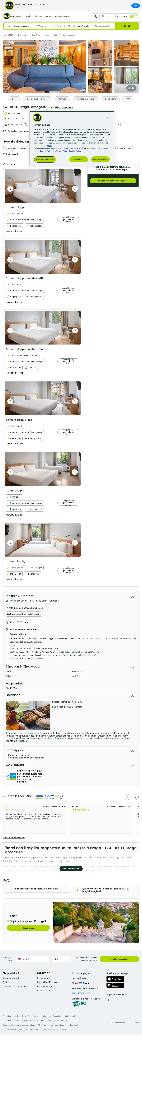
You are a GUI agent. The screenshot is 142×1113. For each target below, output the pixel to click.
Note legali (73, 1025)
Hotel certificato (15, 124)
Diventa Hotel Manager (47, 982)
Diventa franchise (44, 986)
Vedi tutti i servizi (10, 154)
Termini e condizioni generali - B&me (51, 1021)
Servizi (28, 16)
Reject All (78, 159)
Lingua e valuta (9, 959)
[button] (79, 26)
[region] (72, 138)
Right (75, 189)
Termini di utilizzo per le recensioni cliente (19, 1025)
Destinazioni (15, 16)
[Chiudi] (3, 5)
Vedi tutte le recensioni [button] (14, 838)
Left (10, 189)
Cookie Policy (75, 151)
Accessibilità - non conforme (55, 1029)
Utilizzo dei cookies (45, 1025)
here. (50, 145)
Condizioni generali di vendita (39, 1016)
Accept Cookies (100, 159)
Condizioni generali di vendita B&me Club (19, 1021)
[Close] (107, 118)
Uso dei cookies (61, 1025)
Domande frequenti (11, 978)
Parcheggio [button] (14, 750)
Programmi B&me (43, 16)
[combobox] (21, 26)
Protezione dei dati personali (64, 1016)
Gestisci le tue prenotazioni (14, 986)
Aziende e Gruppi (62, 16)
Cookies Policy (46, 151)
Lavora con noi (43, 990)
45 (133, 88)
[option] (43, 186)
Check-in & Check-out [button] (22, 666)
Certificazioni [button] (15, 765)
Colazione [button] (13, 695)
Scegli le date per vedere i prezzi (113, 180)
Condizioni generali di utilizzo (14, 1016)
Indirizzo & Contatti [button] (19, 596)
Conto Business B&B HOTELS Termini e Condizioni (22, 1029)
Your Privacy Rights (45, 159)
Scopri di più (28, 928)
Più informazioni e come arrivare (17, 131)
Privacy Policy (62, 151)
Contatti (6, 982)
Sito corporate (43, 978)
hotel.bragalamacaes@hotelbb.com (26, 608)
